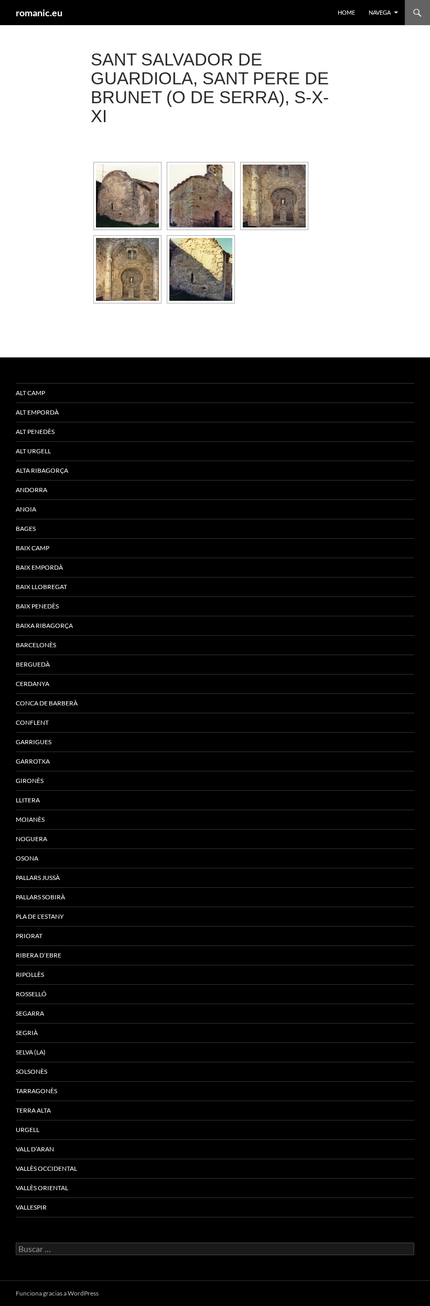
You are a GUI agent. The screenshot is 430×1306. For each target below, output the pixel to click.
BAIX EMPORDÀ (39, 567)
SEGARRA (30, 1013)
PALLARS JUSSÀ (38, 877)
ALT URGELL (33, 451)
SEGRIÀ (27, 1033)
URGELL (27, 1130)
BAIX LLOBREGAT (41, 587)
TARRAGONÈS (36, 1091)
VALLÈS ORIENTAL (42, 1188)
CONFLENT (32, 722)
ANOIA (26, 509)
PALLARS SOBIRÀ (40, 897)
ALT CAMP (30, 393)
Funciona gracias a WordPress (57, 1293)
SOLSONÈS (31, 1071)
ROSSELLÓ (31, 994)
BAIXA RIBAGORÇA (44, 625)
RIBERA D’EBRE (38, 955)
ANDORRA (31, 490)
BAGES (26, 528)
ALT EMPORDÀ (37, 412)
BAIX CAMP (32, 548)
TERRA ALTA (33, 1110)
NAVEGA (380, 12)
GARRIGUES (33, 742)
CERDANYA (32, 684)
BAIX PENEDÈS (37, 606)
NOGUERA (31, 839)
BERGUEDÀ (33, 664)
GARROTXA (33, 761)
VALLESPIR (31, 1207)
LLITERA (28, 800)
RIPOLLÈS (30, 974)
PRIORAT (29, 936)
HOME (346, 12)
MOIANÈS (30, 819)
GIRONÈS (30, 781)
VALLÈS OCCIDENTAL (46, 1168)
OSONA (27, 858)
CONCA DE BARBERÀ (47, 703)
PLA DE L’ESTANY (40, 916)
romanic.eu (39, 12)
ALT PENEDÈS (35, 432)
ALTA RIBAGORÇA (42, 470)
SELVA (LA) (31, 1052)
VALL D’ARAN (35, 1149)
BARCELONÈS (36, 645)
